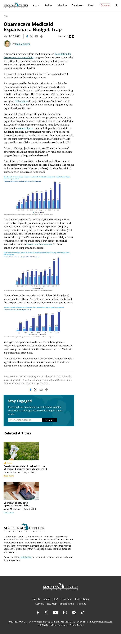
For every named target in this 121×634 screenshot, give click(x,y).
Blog (6, 16)
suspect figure (25, 128)
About (36, 5)
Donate (105, 5)
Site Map (52, 603)
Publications (82, 598)
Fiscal (9, 463)
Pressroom (66, 598)
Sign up (49, 419)
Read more (9, 475)
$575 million (21, 101)
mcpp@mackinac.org (101, 621)
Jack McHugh (22, 43)
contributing (26, 557)
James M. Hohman (12, 472)
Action (48, 5)
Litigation (62, 5)
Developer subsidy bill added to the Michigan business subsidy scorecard (25, 468)
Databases (78, 5)
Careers (39, 603)
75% (70, 36)
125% (73, 36)
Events (92, 5)
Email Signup (67, 603)
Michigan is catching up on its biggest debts (17, 504)
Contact (81, 603)
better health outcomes (39, 244)
